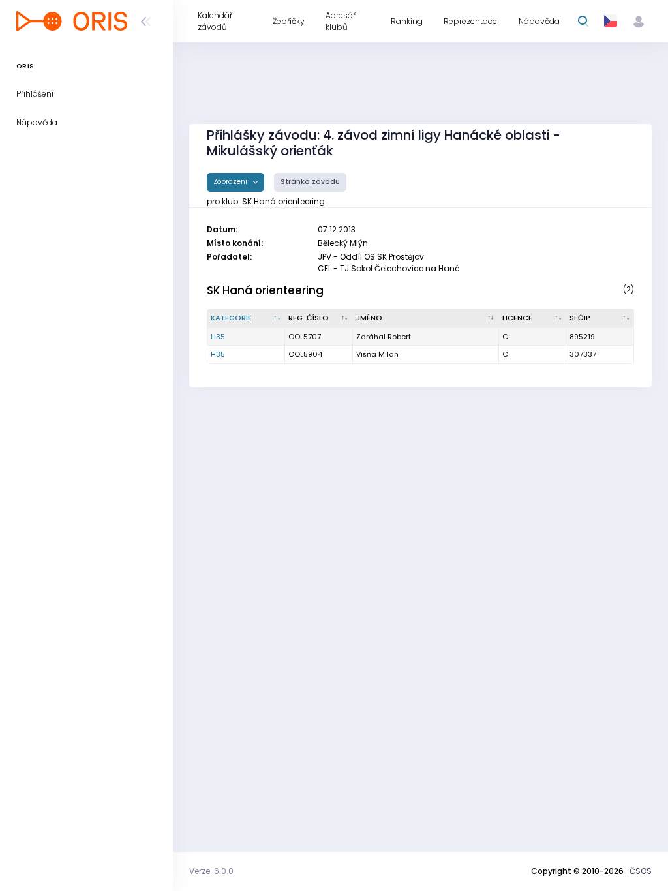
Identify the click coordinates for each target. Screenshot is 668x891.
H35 (218, 336)
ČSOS (641, 871)
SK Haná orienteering (265, 290)
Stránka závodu (310, 182)
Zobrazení (231, 182)
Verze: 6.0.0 (211, 871)
